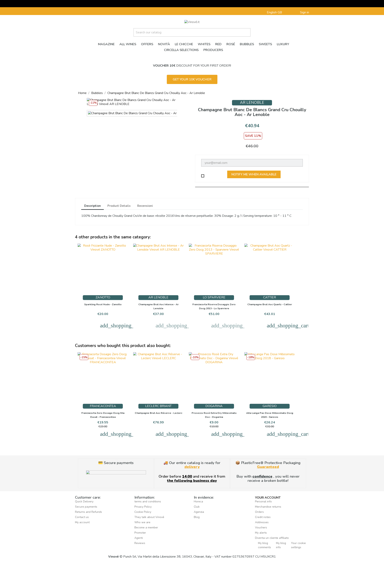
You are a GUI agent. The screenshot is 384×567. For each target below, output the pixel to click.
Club (197, 507)
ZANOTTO (103, 297)
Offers (147, 44)
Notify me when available (253, 174)
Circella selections (181, 50)
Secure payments (86, 507)
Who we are (142, 522)
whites (204, 44)
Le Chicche (184, 44)
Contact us (82, 517)
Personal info (263, 501)
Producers (213, 50)
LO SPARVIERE (214, 297)
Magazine (106, 44)
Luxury (283, 44)
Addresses (262, 522)
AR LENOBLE (252, 102)
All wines (127, 44)
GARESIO (270, 406)
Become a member (146, 527)
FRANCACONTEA (103, 406)
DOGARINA (214, 406)
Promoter (140, 533)
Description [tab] (92, 206)
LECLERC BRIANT (158, 406)
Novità (164, 44)
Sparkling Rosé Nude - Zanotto (103, 304)
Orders (259, 512)
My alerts (261, 533)
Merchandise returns (268, 507)
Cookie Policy (142, 512)
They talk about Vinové (149, 517)
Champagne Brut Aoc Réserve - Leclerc (158, 413)
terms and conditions (147, 501)
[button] (192, 79)
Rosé (230, 44)
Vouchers (261, 527)
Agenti (138, 538)
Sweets (265, 44)
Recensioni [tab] (145, 206)
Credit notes (263, 517)
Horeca (198, 501)
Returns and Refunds (88, 512)
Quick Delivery (84, 501)
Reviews (139, 543)
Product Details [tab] (119, 206)
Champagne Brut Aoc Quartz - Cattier (269, 304)
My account (82, 522)
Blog (197, 517)
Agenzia (199, 512)
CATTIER (269, 297)
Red (218, 44)
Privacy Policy (143, 507)
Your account (268, 497)
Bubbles (247, 44)
